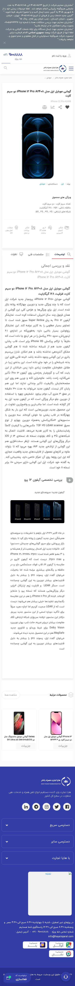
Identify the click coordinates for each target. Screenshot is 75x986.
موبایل (42, 184)
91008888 (15, 54)
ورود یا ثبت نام (59, 56)
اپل (62, 184)
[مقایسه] (44, 108)
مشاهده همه (11, 695)
